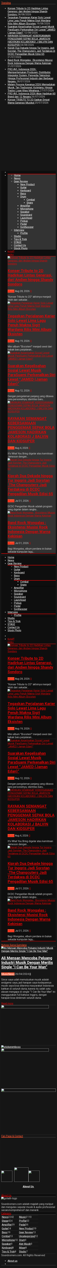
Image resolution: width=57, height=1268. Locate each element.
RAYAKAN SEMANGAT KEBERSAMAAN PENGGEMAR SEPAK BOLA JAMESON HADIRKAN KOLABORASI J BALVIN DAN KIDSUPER (30, 40)
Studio (17, 236)
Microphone (26, 208)
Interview (19, 230)
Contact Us (20, 245)
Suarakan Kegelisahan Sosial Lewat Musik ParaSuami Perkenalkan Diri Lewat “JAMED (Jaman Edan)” (31, 29)
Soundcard (26, 214)
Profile (24, 233)
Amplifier (25, 205)
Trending (6, 2)
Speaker (24, 211)
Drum (23, 196)
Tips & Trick (20, 239)
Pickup (24, 220)
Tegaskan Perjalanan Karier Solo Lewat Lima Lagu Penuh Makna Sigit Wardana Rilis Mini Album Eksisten (29, 20)
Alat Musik (25, 1243)
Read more (7, 1003)
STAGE (17, 242)
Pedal (23, 224)
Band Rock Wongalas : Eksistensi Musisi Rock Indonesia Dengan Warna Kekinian (30, 62)
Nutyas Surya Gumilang (14, 945)
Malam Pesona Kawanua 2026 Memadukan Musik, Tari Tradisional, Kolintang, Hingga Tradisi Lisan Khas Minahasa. (31, 87)
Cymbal (31, 199)
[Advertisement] (28, 139)
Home (17, 175)
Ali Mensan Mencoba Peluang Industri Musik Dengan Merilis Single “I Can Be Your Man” (27, 962)
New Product (27, 184)
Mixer (22, 1247)
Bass (23, 193)
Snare (30, 202)
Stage (5, 1220)
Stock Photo (21, 248)
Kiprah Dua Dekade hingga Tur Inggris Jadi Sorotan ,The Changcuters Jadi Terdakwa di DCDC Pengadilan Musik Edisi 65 (31, 51)
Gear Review (21, 181)
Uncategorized (27, 1236)
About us (12, 1260)
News (17, 178)
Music (11, 291)
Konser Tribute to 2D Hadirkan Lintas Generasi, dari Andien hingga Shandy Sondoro (28, 11)
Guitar (23, 187)
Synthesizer (27, 227)
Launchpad (26, 217)
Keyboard (25, 190)
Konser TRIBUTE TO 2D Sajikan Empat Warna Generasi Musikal (29, 101)
